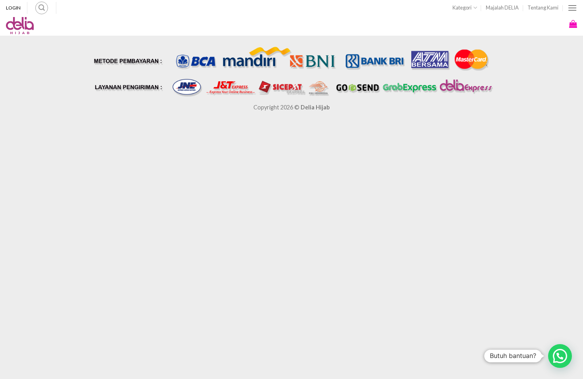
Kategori (462, 7)
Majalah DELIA (502, 7)
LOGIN (13, 8)
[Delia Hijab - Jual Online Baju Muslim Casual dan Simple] (20, 25)
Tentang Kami (542, 7)
